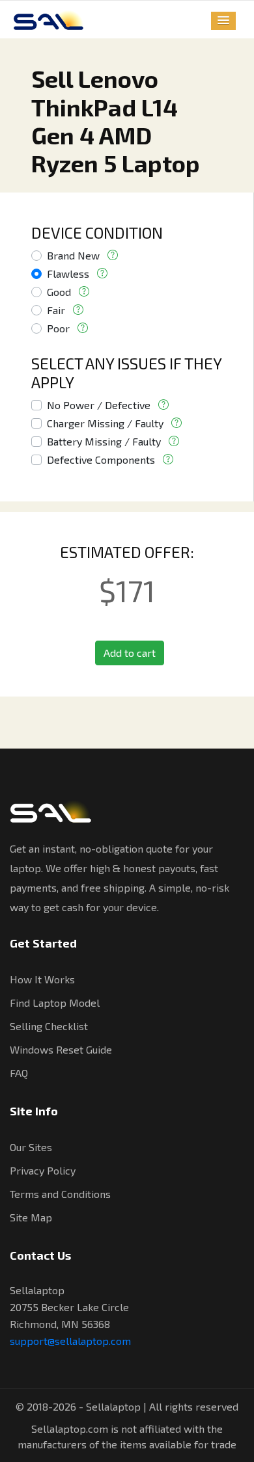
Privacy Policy (43, 1170)
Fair (56, 310)
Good (59, 292)
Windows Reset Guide (61, 1049)
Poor (58, 328)
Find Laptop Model (55, 1002)
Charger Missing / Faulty (105, 423)
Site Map (31, 1217)
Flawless (68, 273)
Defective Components (101, 459)
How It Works (42, 979)
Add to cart (130, 652)
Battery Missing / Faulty (104, 441)
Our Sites (31, 1147)
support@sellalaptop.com (70, 1341)
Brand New (73, 255)
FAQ (19, 1073)
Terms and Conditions (60, 1194)
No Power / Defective (98, 405)
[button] (223, 21)
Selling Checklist (49, 1026)
